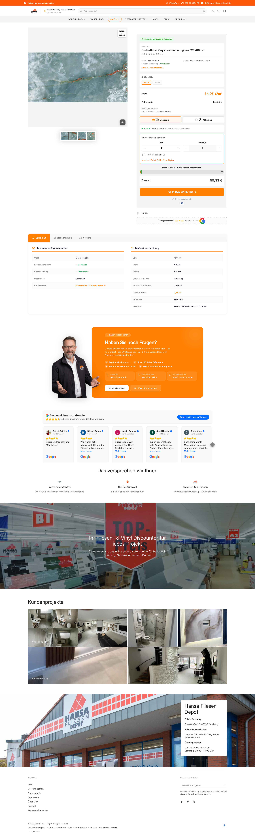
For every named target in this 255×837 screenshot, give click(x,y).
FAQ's (166, 19)
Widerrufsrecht (81, 827)
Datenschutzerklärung (56, 827)
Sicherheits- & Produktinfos (89, 285)
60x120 (146, 82)
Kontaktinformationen (108, 827)
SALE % (114, 19)
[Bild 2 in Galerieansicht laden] (73, 136)
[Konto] (212, 11)
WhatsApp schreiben (147, 388)
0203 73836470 (191, 3)
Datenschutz (34, 793)
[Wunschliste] (218, 11)
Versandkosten (36, 788)
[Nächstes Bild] (121, 77)
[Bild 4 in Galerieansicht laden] (91, 136)
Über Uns (180, 19)
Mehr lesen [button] (86, 451)
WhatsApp (174, 3)
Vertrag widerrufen (38, 810)
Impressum (33, 797)
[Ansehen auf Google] (48, 432)
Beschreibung (64, 238)
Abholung (207, 120)
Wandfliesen (97, 19)
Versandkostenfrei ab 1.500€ (41, 3)
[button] (212, 444)
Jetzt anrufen (118, 388)
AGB (30, 784)
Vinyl (156, 19)
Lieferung (164, 120)
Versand (87, 238)
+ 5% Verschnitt (154, 155)
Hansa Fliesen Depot (43, 824)
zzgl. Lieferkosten (163, 111)
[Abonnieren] (225, 785)
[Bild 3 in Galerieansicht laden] (82, 136)
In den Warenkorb (184, 192)
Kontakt (32, 806)
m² (161, 142)
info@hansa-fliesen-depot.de (217, 3)
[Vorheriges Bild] (35, 77)
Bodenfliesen (76, 19)
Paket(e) (202, 142)
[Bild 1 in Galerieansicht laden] (65, 136)
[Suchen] (204, 11)
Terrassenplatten (135, 19)
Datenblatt (41, 238)
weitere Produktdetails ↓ (152, 68)
